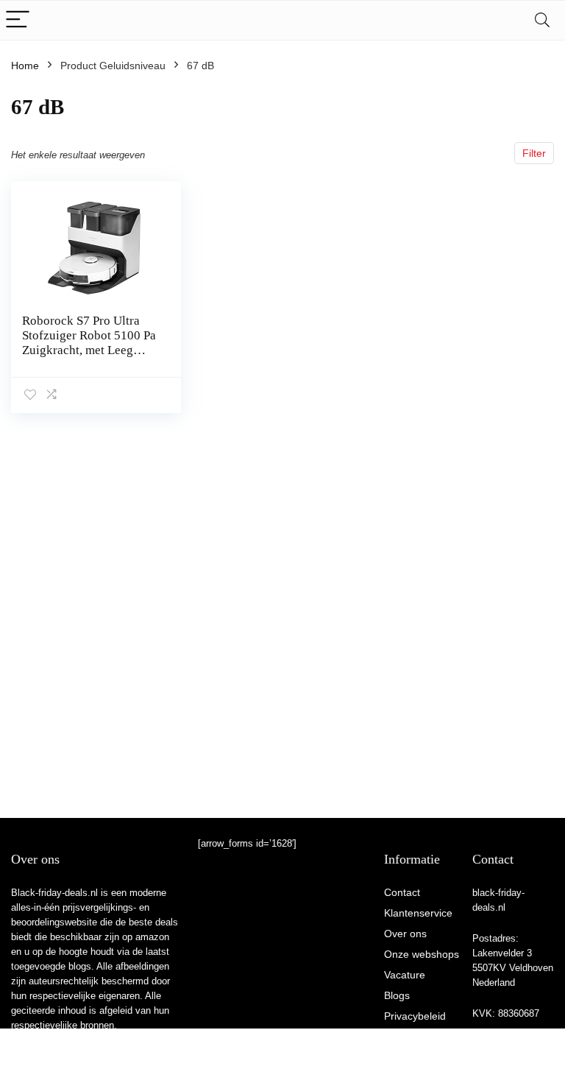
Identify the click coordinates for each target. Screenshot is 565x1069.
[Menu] (17, 20)
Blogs (397, 995)
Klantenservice (418, 913)
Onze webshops (421, 954)
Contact (402, 892)
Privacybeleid (415, 1016)
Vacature (404, 975)
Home (25, 65)
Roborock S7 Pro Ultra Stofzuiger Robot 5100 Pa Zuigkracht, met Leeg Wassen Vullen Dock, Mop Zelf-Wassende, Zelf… (89, 357)
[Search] (542, 20)
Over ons (405, 933)
